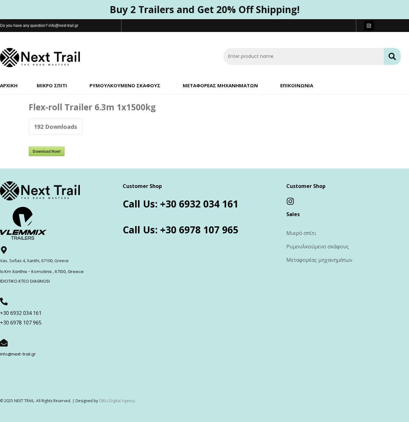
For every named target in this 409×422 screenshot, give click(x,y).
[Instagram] (369, 25)
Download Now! (47, 151)
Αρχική (9, 85)
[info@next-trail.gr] (4, 343)
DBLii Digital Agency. (117, 400)
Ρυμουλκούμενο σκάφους (124, 85)
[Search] (392, 56)
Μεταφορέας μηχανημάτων (220, 85)
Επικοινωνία (296, 85)
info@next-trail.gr (18, 354)
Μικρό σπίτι (52, 85)
